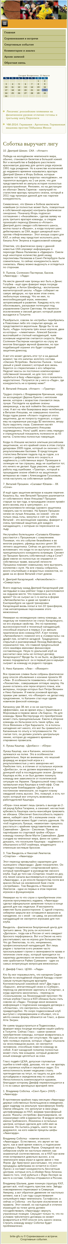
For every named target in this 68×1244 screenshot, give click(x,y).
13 (25, 87)
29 (38, 93)
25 (13, 93)
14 (32, 87)
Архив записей (14, 56)
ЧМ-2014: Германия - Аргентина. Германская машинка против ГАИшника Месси (35, 126)
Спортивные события (19, 44)
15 (38, 87)
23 (45, 90)
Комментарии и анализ (19, 50)
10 (6, 87)
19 (19, 90)
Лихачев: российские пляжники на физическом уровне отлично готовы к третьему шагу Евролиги (31, 115)
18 (13, 90)
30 (45, 93)
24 (6, 93)
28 (32, 93)
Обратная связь (15, 62)
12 (19, 87)
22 (38, 90)
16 (45, 87)
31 (6, 96)
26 (19, 93)
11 (13, 87)
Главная (9, 32)
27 (25, 93)
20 (25, 90)
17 (6, 90)
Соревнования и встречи (21, 38)
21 (32, 90)
